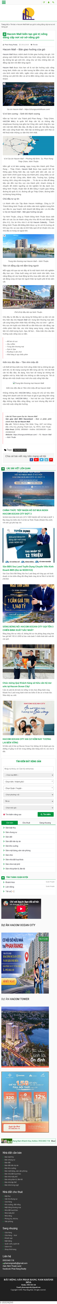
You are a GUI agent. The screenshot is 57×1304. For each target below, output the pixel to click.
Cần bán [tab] (9, 823)
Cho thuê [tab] (26, 823)
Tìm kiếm (47, 814)
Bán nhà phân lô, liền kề (15, 869)
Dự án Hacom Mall (22, 422)
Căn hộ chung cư (11, 1199)
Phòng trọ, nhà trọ (11, 1219)
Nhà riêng (8, 1216)
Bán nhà (9, 855)
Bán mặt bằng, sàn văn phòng (18, 850)
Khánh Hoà (10, 882)
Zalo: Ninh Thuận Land (12, 1266)
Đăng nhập (53, 3)
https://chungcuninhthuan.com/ (25, 435)
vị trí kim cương (18, 166)
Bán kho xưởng (12, 846)
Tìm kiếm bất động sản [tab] (28, 761)
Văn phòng (9, 1221)
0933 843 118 (8, 1260)
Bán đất (9, 837)
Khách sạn (9, 1238)
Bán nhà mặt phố (13, 864)
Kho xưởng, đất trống (13, 1205)
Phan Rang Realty (11, 45)
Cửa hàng (8, 1202)
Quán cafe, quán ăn (12, 1244)
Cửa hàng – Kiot (11, 1235)
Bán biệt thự (11, 828)
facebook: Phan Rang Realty (14, 1269)
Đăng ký (48, 3)
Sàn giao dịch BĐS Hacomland (19, 419)
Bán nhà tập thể (10, 1182)
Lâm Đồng (10, 887)
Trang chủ (5, 24)
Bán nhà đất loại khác (14, 860)
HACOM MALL (9, 121)
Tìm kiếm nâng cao (13, 814)
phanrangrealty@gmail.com (15, 1263)
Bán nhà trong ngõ (12, 1185)
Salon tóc (8, 1247)
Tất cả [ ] (9, 891)
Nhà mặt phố (9, 1213)
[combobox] (28, 781)
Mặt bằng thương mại (13, 1207)
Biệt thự (7, 1196)
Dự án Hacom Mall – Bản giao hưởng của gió (23, 212)
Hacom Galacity (40, 222)
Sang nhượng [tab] (45, 823)
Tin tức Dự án (19, 450)
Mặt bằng (8, 1241)
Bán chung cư (11, 832)
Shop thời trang (10, 1249)
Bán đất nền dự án (13, 841)
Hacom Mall (8, 54)
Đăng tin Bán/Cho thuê (43, 3)
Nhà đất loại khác (11, 1210)
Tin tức (13, 24)
